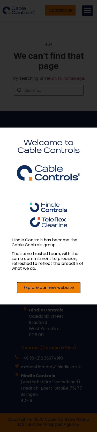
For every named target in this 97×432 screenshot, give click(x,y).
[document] (48, 216)
